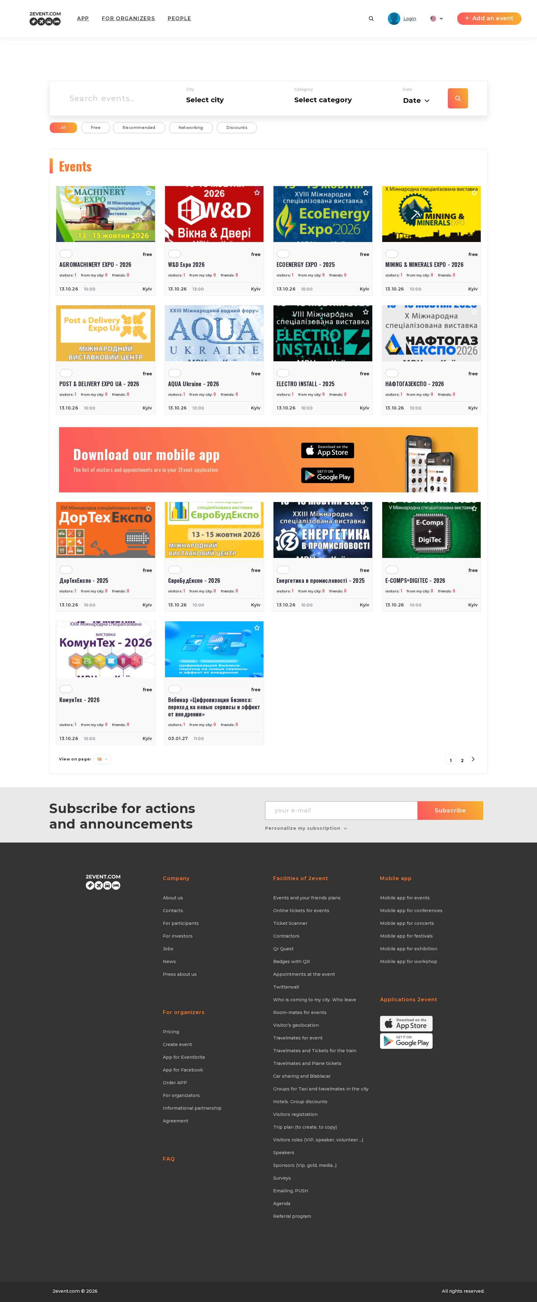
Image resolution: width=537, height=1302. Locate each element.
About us (173, 898)
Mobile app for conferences (411, 910)
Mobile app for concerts (407, 923)
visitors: (67, 275)
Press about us (180, 974)
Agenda (281, 1203)
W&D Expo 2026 (186, 264)
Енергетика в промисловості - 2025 (321, 580)
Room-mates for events (300, 1012)
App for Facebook (183, 1070)
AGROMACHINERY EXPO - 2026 (95, 264)
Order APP (175, 1082)
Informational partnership (192, 1108)
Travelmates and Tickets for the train (314, 1050)
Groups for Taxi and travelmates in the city (321, 1089)
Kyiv (147, 289)
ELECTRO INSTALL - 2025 (305, 383)
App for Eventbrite (184, 1057)
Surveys (282, 1178)
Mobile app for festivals (406, 936)
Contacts (173, 910)
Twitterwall (286, 987)
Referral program (292, 1216)
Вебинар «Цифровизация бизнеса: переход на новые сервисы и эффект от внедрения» (214, 707)
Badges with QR (291, 961)
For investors (178, 936)
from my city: (94, 275)
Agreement (175, 1121)
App (83, 18)
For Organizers (128, 18)
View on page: (75, 759)
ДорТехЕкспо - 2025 (83, 580)
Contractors (286, 936)
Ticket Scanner (290, 923)
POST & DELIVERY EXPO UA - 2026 (99, 383)
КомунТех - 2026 (79, 700)
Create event (177, 1044)
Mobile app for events (405, 898)
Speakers (283, 1152)
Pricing (171, 1032)
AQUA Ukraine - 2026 (193, 383)
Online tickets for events (301, 910)
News (169, 961)
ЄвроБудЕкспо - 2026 (194, 580)
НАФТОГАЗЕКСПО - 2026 (414, 383)
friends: (121, 275)
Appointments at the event (304, 974)
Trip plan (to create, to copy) (305, 1127)
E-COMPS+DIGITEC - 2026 (415, 580)
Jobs (168, 949)
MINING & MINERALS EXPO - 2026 (424, 264)
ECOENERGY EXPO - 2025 (306, 264)
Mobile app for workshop (408, 961)
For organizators (181, 1095)
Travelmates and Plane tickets (307, 1063)
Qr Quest (283, 949)
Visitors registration (295, 1114)
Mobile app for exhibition (408, 949)
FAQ (169, 1159)
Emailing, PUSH (290, 1191)
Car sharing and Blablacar (302, 1076)
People (179, 18)
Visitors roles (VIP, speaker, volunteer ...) (318, 1140)
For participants (181, 923)
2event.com (66, 1291)
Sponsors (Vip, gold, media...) (305, 1165)
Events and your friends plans (307, 898)
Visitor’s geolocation (296, 1025)
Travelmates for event (298, 1038)
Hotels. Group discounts (300, 1101)
